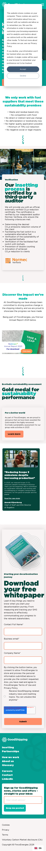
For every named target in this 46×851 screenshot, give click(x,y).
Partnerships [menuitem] (10, 751)
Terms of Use (25, 685)
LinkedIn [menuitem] (7, 779)
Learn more (14, 434)
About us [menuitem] (8, 761)
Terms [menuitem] (5, 835)
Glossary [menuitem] (8, 765)
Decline (23, 76)
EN (40, 848)
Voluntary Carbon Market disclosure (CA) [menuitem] (22, 840)
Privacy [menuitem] (5, 830)
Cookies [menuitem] (6, 825)
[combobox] (38, 848)
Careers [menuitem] (7, 771)
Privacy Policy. (11, 688)
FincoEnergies (24, 317)
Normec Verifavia (13, 217)
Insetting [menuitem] (8, 747)
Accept (23, 69)
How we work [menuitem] (10, 757)
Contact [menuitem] (7, 775)
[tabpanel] (23, 479)
